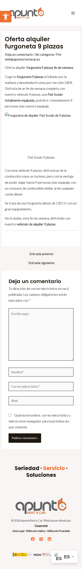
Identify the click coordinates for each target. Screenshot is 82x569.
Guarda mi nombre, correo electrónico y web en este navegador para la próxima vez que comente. (39, 421)
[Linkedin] (49, 539)
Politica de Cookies (36, 530)
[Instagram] (41, 539)
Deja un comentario (19, 54)
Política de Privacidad (58, 530)
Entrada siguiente (41, 263)
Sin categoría (44, 54)
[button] (5, 16)
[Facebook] (33, 539)
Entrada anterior (41, 254)
